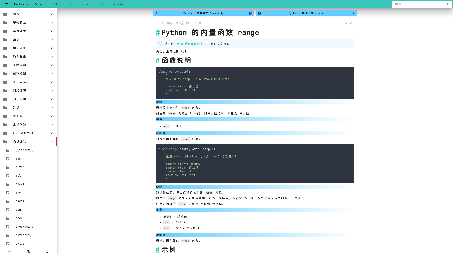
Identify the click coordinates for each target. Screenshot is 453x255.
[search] (448, 4)
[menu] (6, 4)
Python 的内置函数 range (210, 32)
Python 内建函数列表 (189, 43)
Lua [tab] (86, 4)
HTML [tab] (55, 4)
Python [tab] (39, 4)
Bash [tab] (102, 4)
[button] (28, 14)
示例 (168, 249)
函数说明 (176, 60)
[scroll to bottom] (47, 252)
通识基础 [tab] (119, 4)
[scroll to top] (9, 252)
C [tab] (70, 4)
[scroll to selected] (28, 252)
